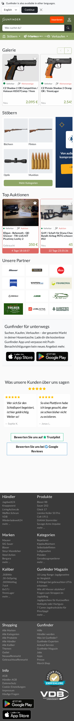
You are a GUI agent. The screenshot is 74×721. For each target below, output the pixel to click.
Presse (40, 659)
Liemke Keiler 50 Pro (48, 513)
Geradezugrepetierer (48, 558)
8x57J (5, 589)
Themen (6, 648)
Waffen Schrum (10, 513)
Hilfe (39, 630)
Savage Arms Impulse (49, 523)
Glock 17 (42, 509)
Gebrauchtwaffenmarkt (15, 659)
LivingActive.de (10, 509)
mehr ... (6, 523)
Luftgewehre (44, 551)
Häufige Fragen (10, 694)
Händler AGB (9, 679)
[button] (68, 19)
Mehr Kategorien (28, 182)
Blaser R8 (42, 501)
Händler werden (45, 634)
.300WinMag (9, 582)
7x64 (5, 585)
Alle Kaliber (8, 644)
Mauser (6, 540)
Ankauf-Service (45, 644)
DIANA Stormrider (47, 520)
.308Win (7, 574)
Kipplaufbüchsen (46, 543)
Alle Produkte (9, 637)
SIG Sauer (7, 543)
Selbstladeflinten (46, 547)
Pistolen (41, 554)
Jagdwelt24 (8, 501)
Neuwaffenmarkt (11, 655)
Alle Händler (9, 641)
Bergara (6, 558)
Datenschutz (9, 683)
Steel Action (8, 554)
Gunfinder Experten (47, 641)
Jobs (39, 652)
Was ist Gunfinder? (47, 637)
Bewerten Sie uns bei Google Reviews (37, 449)
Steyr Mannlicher (11, 551)
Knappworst (9, 505)
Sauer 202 (42, 505)
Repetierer (43, 540)
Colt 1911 (42, 516)
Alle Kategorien (10, 634)
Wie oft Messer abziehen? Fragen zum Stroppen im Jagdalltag (51, 593)
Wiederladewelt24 (12, 520)
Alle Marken (9, 630)
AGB (4, 675)
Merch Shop (43, 663)
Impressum (8, 690)
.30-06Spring (9, 578)
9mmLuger (8, 592)
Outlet (5, 652)
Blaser (5, 547)
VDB (4, 516)
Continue (30, 9)
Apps (40, 655)
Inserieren (56, 19)
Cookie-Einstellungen (13, 686)
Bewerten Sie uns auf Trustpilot (37, 437)
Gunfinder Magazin (47, 648)
